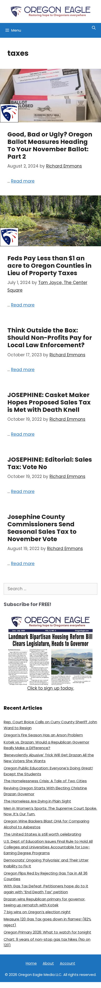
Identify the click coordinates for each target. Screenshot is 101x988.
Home (31, 963)
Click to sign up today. (50, 688)
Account (67, 963)
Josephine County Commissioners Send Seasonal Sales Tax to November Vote (41, 528)
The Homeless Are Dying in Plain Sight (37, 801)
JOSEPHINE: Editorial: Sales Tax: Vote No (49, 463)
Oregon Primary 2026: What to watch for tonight (47, 932)
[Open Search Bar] (94, 28)
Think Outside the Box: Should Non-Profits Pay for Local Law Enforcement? (49, 337)
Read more (23, 181)
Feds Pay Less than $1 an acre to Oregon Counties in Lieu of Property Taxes (49, 265)
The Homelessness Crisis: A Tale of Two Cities (45, 780)
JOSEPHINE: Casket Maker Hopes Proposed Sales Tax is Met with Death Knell (49, 402)
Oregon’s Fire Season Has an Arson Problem (43, 735)
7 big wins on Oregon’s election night (37, 911)
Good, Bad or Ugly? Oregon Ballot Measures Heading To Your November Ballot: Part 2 (49, 145)
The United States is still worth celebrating (42, 834)
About (48, 963)
